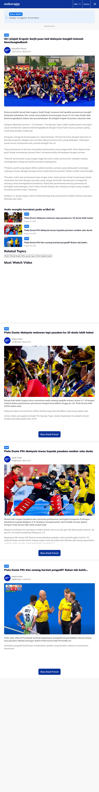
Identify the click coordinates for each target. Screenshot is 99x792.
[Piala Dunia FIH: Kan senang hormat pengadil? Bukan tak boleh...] (13, 242)
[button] (6, 15)
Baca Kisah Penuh (49, 434)
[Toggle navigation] (95, 4)
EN (80, 4)
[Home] (12, 4)
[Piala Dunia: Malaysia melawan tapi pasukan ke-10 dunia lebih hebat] (13, 217)
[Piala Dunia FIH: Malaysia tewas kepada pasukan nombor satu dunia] (13, 230)
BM (75, 4)
